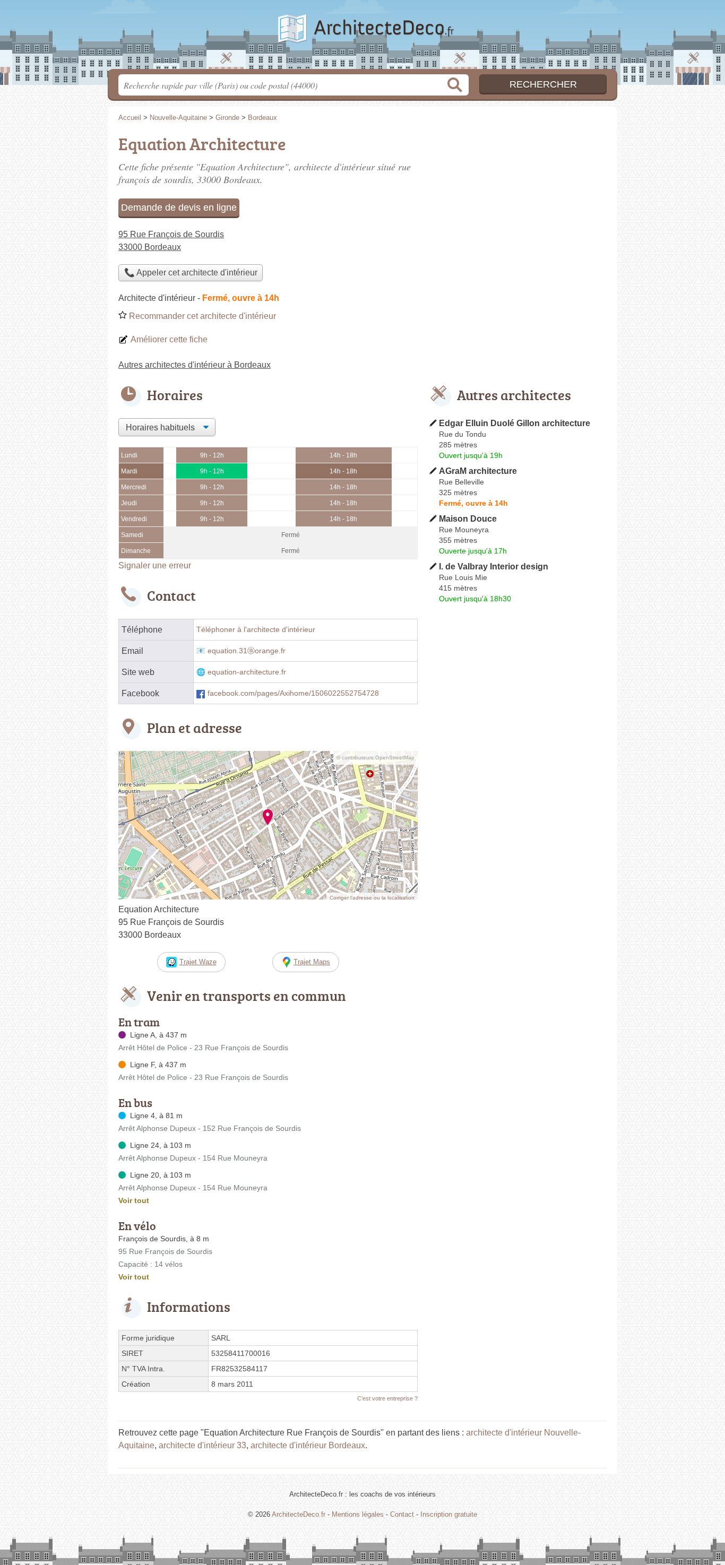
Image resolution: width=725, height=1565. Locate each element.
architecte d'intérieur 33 (202, 1445)
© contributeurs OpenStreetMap (375, 757)
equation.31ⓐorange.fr (247, 651)
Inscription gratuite (448, 1514)
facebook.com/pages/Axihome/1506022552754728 (293, 693)
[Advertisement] (517, 205)
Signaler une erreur (154, 565)
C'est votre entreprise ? (387, 1398)
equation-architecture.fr (247, 672)
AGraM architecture (478, 470)
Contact (402, 1514)
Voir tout (133, 1200)
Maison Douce (468, 518)
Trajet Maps (312, 962)
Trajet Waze (198, 962)
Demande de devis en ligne (179, 207)
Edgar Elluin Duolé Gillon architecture (514, 423)
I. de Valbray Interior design (493, 566)
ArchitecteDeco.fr (362, 37)
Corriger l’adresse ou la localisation (372, 898)
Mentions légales (358, 1514)
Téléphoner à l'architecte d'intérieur (255, 630)
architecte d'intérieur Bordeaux (308, 1445)
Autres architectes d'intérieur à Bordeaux (194, 364)
